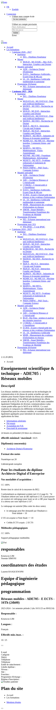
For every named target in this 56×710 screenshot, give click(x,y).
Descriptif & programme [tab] (17, 428)
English (15, 9)
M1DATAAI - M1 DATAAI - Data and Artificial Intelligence (38, 102)
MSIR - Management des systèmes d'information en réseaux (38, 206)
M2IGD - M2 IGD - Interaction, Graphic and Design (36, 270)
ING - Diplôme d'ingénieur (34, 57)
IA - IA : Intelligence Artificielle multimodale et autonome (36, 80)
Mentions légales (14, 702)
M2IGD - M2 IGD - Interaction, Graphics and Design (36, 132)
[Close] (2, 645)
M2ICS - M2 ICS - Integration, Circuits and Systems (36, 127)
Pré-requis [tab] (11, 423)
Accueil (10, 47)
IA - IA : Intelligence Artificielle (36, 333)
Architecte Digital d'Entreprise (19, 449)
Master (20, 59)
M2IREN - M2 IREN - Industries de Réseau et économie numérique (38, 137)
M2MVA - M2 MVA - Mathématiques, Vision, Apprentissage (33, 150)
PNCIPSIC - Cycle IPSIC (34, 227)
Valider (15, 33)
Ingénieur (21, 54)
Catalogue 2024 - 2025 (22, 229)
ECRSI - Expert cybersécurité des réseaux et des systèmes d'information (39, 196)
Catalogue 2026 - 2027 (22, 52)
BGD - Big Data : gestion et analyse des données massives (38, 319)
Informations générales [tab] (16, 421)
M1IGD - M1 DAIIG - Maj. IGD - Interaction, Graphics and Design (38, 63)
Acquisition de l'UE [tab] (15, 426)
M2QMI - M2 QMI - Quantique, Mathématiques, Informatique (37, 156)
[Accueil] (4, 2)
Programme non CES (26, 224)
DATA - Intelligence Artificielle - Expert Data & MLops (37, 75)
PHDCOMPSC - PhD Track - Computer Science (36, 169)
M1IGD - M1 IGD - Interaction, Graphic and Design (36, 245)
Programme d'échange (26, 84)
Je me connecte (19, 19)
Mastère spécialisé (25, 67)
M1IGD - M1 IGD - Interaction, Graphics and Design (36, 112)
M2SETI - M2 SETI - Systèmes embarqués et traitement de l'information (36, 162)
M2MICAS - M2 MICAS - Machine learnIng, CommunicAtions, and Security (38, 143)
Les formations (13, 49)
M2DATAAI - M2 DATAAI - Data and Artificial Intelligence (38, 117)
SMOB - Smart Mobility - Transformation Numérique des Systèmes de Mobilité (36, 212)
